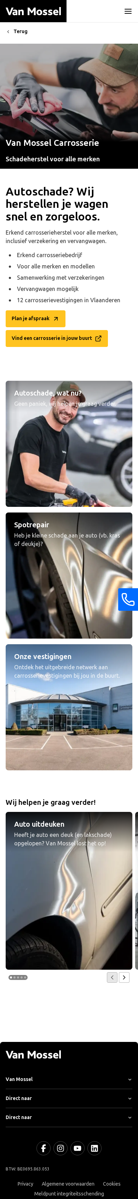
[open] (128, 11)
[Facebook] (43, 1148)
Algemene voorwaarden (68, 1184)
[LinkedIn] (94, 1148)
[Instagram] (60, 1148)
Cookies (112, 1184)
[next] (124, 977)
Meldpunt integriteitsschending (69, 1194)
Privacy (25, 1184)
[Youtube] (77, 1148)
